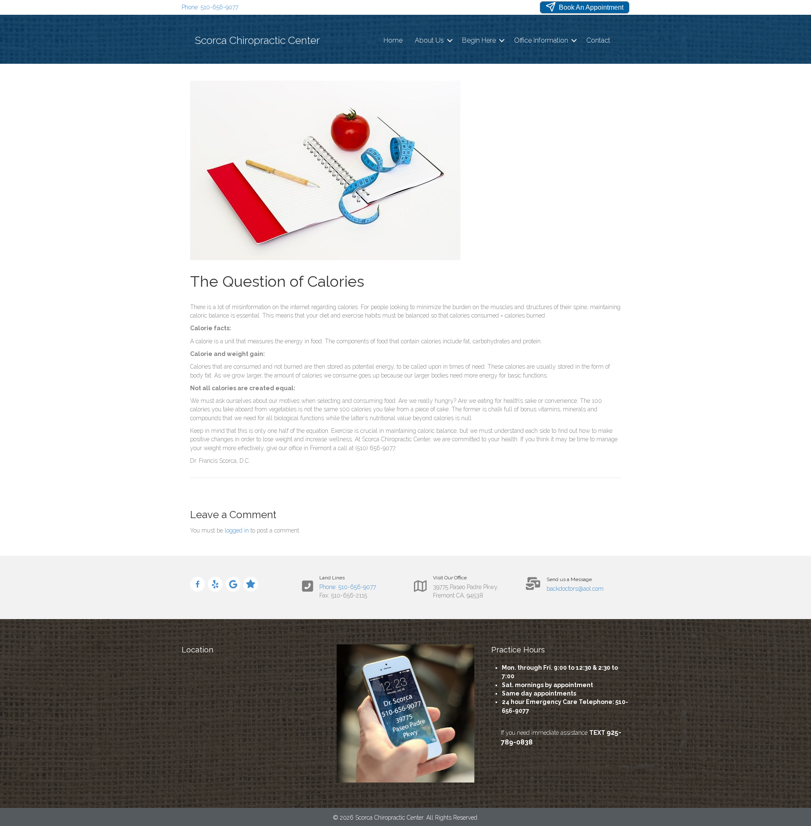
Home (393, 40)
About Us (429, 40)
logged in (237, 530)
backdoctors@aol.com (575, 588)
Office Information (541, 40)
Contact (598, 40)
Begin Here (479, 40)
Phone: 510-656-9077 (210, 7)
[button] (450, 40)
